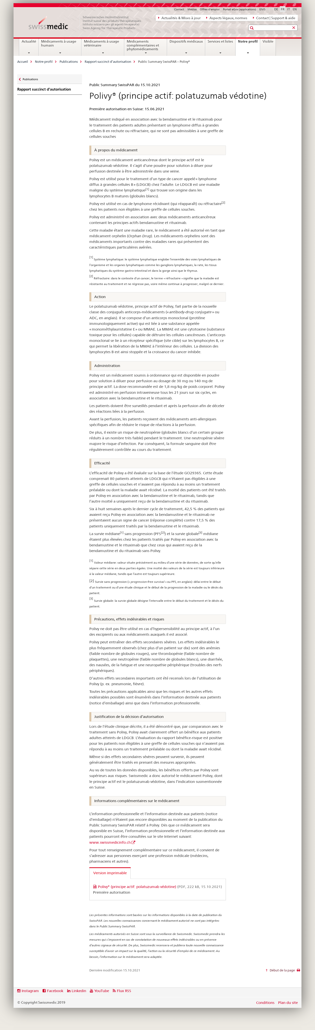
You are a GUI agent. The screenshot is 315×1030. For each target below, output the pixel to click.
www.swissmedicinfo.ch (110, 842)
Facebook (55, 990)
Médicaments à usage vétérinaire (101, 43)
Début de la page (282, 970)
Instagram (30, 990)
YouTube (101, 990)
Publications (69, 61)
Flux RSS (124, 990)
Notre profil (249, 43)
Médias (192, 9)
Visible (268, 41)
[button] (252, 28)
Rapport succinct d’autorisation (108, 61)
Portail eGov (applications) (239, 9)
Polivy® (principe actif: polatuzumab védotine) (160, 886)
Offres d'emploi (210, 9)
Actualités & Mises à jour (181, 18)
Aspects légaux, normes (228, 18)
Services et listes (220, 41)
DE (276, 9)
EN (295, 9)
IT (288, 9)
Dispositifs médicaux (186, 41)
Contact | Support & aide (275, 18)
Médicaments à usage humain (58, 43)
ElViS (262, 9)
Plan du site (288, 1002)
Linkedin (79, 990)
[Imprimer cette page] (298, 971)
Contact (179, 9)
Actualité (29, 41)
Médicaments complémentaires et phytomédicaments (143, 45)
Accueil (22, 61)
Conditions (265, 1002)
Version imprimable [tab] (110, 873)
